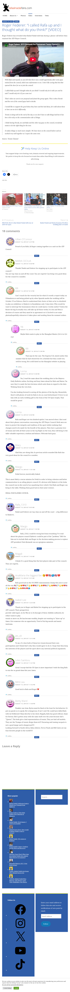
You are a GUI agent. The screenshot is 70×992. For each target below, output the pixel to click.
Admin (17, 21)
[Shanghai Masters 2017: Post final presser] (11, 862)
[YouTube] (20, 956)
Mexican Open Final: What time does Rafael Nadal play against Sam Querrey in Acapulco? (19, 855)
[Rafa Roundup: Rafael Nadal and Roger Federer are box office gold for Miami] (34, 199)
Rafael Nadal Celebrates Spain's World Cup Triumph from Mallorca (19, 805)
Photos (23, 16)
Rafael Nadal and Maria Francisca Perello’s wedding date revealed (54, 222)
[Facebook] (20, 915)
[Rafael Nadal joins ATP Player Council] (12, 199)
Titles (47, 16)
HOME (5, 16)
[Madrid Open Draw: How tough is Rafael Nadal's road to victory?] (11, 828)
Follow (45, 924)
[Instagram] (20, 929)
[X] (20, 943)
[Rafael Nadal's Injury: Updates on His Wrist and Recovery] (11, 845)
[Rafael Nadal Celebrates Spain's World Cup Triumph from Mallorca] (11, 802)
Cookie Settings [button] (7, 988)
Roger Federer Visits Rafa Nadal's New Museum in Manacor (17, 814)
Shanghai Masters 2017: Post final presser (18, 864)
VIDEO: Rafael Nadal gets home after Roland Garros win (19, 872)
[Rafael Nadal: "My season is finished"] (11, 837)
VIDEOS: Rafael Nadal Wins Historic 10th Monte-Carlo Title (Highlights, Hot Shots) (18, 880)
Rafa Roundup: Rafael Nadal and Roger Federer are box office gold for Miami (34, 207)
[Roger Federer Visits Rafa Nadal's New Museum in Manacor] (11, 811)
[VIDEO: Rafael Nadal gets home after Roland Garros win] (11, 870)
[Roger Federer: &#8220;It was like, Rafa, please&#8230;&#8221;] (57, 199)
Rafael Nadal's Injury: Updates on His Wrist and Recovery (18, 847)
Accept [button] (16, 988)
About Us (13, 16)
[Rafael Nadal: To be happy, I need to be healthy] (11, 820)
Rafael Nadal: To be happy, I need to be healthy (18, 823)
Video (30, 16)
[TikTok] (20, 970)
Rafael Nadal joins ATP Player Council (12, 206)
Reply (36, 256)
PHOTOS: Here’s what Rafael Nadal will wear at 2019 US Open (17, 222)
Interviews (38, 16)
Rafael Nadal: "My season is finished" (17, 839)
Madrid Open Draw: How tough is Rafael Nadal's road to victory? (19, 831)
